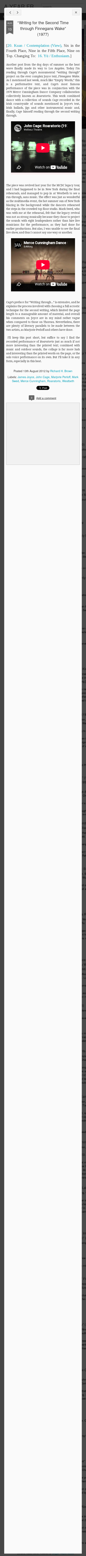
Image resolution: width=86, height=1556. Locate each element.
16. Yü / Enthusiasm (53, 56)
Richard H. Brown (61, 371)
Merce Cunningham (33, 381)
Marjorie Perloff (60, 377)
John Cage (43, 377)
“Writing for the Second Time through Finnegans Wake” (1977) (43, 28)
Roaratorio (54, 381)
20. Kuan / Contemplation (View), (34, 45)
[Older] (17, 12)
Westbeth (68, 381)
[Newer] (10, 12)
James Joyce (26, 377)
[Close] (76, 12)
